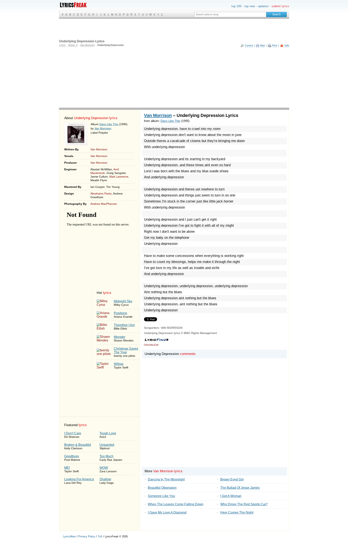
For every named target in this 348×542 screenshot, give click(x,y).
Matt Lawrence (118, 176)
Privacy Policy (86, 536)
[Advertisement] (174, 77)
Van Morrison (102, 128)
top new (249, 6)
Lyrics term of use (151, 344)
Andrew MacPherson (103, 203)
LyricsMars (69, 536)
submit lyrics (280, 6)
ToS (100, 536)
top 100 (236, 6)
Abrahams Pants (101, 193)
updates (263, 6)
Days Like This (108, 124)
